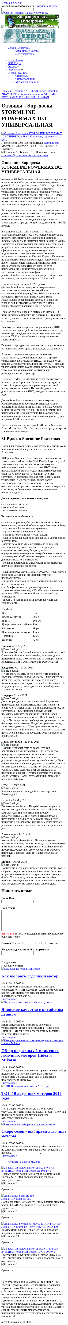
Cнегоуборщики (25, 78)
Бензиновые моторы (27, 50)
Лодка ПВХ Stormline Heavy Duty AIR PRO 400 (29, 1226)
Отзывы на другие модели (24, 1161)
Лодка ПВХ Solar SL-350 (16, 1198)
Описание (22, 155)
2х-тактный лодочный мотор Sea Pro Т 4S (26, 1170)
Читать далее (9, 999)
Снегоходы (22, 75)
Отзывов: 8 (25, 152)
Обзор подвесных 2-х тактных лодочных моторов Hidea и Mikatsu (30, 1055)
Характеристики (38, 155)
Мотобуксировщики (27, 81)
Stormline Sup (51, 142)
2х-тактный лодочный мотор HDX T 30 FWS (28, 1251)
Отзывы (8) (8, 155)
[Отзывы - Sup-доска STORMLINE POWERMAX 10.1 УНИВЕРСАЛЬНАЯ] (34, 139)
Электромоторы (24, 53)
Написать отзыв (45, 152)
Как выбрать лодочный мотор (29, 976)
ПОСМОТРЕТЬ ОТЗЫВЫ (17, 1192)
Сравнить (7, 148)
